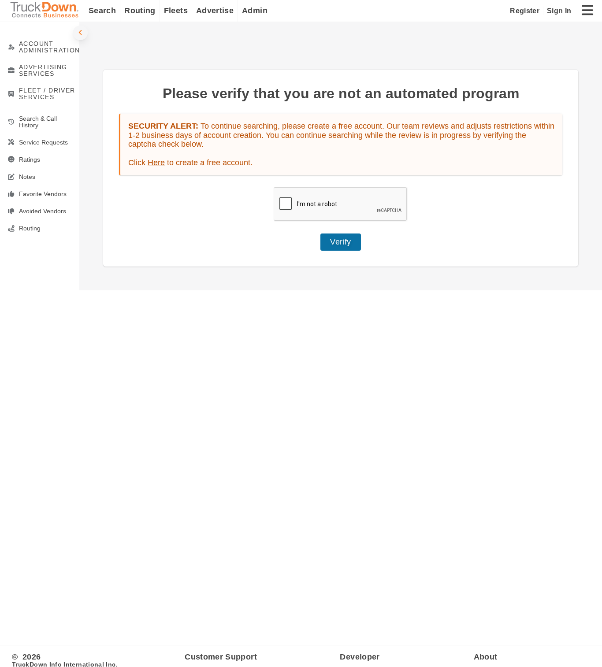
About (486, 656)
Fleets (176, 10)
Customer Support (221, 656)
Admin (255, 10)
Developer (359, 656)
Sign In (559, 11)
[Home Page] (46, 11)
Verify (340, 241)
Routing (140, 10)
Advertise (215, 10)
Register (524, 11)
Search (102, 10)
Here (156, 162)
